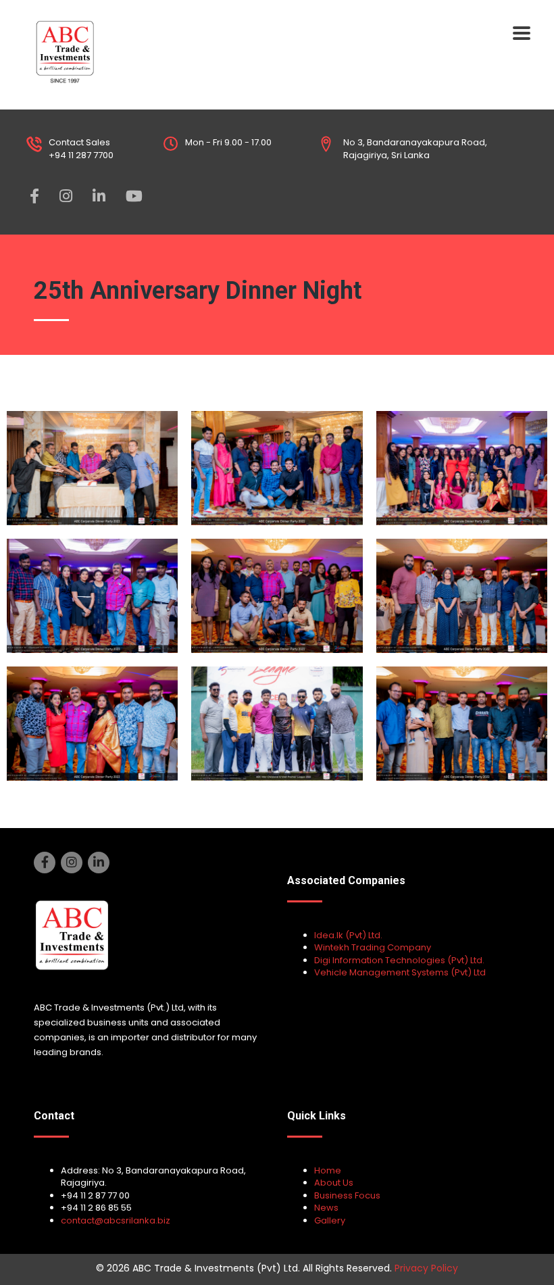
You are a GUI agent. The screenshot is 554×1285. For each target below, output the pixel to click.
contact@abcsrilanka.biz (115, 1220)
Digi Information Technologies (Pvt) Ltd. (399, 960)
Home (327, 1170)
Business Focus (347, 1195)
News (326, 1207)
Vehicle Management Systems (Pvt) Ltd (400, 972)
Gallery (329, 1220)
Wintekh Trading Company (372, 947)
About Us (333, 1182)
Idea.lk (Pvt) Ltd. (348, 935)
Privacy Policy (426, 1268)
